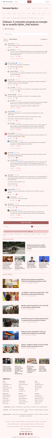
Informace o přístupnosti (13, 424)
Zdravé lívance (5, 398)
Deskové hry (41, 414)
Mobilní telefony (16, 414)
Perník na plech (6, 403)
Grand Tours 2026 (22, 391)
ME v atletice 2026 (38, 388)
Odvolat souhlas (40, 426)
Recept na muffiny (6, 397)
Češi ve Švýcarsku (22, 400)
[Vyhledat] (29, 2)
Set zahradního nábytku (38, 410)
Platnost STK (37, 403)
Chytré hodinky (22, 416)
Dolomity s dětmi (22, 403)
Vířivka (25, 411)
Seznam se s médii (19, 426)
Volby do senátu (6, 389)
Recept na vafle (5, 401)
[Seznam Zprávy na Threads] (29, 434)
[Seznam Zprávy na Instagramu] (26, 434)
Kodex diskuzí (27, 426)
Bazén (10, 410)
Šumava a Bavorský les (23, 398)
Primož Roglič (21, 389)
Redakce (32, 421)
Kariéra (18, 421)
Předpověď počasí (19, 407)
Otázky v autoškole (38, 401)
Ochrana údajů (43, 421)
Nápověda (22, 421)
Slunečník (26, 410)
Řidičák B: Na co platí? (39, 400)
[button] (14, 248)
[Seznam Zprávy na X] (23, 434)
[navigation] (2, 2)
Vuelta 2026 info (22, 383)
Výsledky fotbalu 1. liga (39, 384)
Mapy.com (13, 407)
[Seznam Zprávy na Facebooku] (20, 434)
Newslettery (33, 426)
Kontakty (27, 421)
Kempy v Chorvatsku (23, 395)
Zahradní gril (45, 410)
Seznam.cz (48, 1)
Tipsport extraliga (38, 386)
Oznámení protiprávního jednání (26, 424)
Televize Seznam (10, 426)
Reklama (37, 421)
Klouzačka (31, 410)
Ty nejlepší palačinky (7, 395)
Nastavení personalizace (25, 429)
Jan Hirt (20, 386)
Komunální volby (6, 391)
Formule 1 (37, 389)
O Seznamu (13, 421)
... (48, 13)
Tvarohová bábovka (6, 400)
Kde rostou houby (27, 407)
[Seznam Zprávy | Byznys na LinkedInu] (31, 434)
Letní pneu (36, 414)
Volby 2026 (5, 383)
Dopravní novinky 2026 (39, 398)
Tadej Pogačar (21, 388)
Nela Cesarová (32, 348)
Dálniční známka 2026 (39, 397)
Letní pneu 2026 (38, 395)
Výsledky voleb (5, 386)
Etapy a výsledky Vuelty (23, 384)
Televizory (46, 414)
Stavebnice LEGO (23, 414)
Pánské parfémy (29, 416)
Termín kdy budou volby (7, 388)
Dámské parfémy (30, 414)
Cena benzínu (33, 407)
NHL (36, 391)
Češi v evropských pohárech (42, 407)
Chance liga (37, 383)
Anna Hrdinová (32, 295)
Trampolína (21, 410)
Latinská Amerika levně (23, 401)
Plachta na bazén (15, 410)
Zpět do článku (9, 29)
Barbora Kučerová (33, 282)
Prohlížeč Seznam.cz (39, 424)
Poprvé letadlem (22, 397)
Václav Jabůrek (32, 335)
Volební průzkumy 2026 (7, 384)
